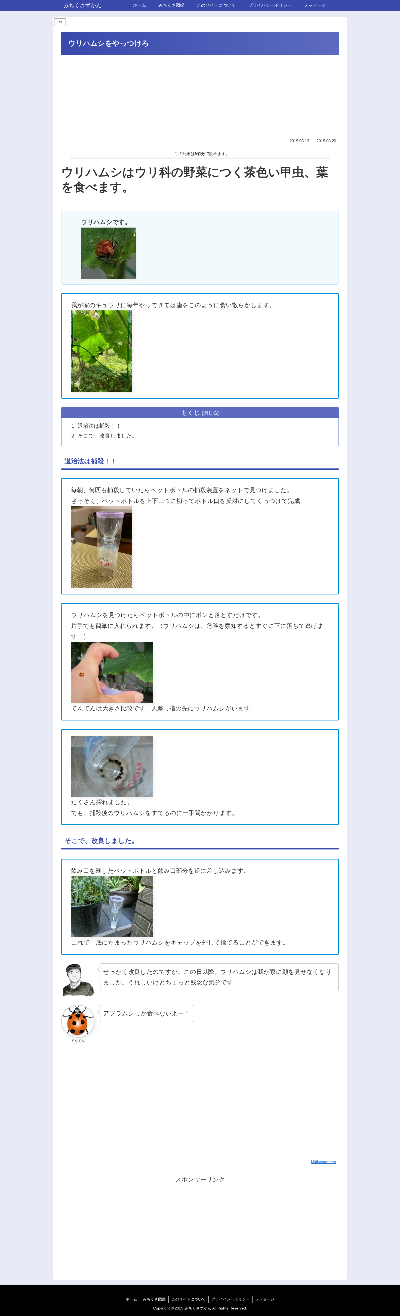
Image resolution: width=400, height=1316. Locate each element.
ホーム (131, 1299)
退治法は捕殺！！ (99, 426)
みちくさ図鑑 (154, 1299)
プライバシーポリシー (230, 1299)
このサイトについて (188, 1299)
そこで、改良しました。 (107, 436)
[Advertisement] (200, 97)
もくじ (190, 412)
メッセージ (264, 1299)
